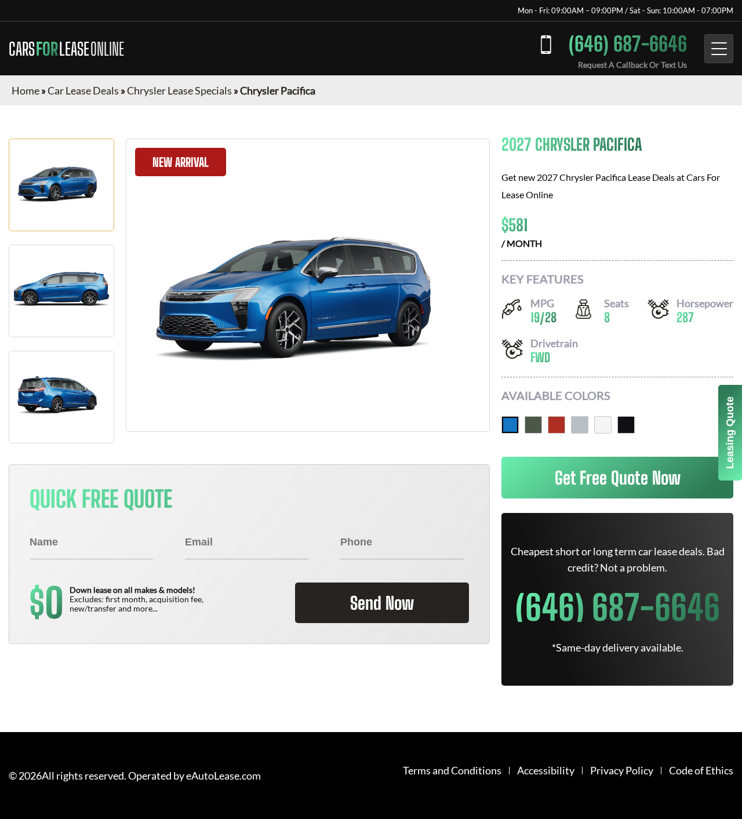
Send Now (382, 602)
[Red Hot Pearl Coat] (556, 425)
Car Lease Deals (83, 90)
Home (25, 90)
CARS (66, 48)
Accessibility (545, 770)
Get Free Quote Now (618, 477)
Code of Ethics (701, 770)
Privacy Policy (621, 770)
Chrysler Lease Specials (179, 90)
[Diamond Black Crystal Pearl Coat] (626, 425)
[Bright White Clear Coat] (603, 425)
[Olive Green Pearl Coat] (533, 425)
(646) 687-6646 (628, 44)
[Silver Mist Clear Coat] (580, 425)
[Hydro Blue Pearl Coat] (510, 425)
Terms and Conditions (452, 770)
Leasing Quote (730, 432)
